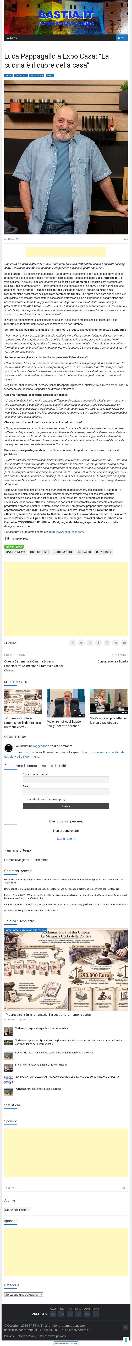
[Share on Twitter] (81, 642)
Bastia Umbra (37, 76)
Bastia (8, 76)
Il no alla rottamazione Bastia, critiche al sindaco (41, 1064)
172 (95, 1314)
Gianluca (11, 1020)
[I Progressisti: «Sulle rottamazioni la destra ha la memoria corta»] (66, 969)
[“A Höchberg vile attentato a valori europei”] (8, 1092)
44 (53, 1314)
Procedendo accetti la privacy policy (45, 799)
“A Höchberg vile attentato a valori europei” (38, 1088)
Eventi (50, 76)
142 (78, 1314)
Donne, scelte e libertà (113, 661)
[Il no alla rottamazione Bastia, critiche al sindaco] (8, 1068)
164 (87, 1314)
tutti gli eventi (66, 838)
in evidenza (103, 552)
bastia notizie (39, 552)
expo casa (83, 552)
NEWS (121, 37)
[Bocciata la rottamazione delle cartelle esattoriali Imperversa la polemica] (8, 1056)
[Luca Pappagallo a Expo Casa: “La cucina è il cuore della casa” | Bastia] (66, 17)
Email (26, 786)
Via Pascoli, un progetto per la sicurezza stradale (41, 1028)
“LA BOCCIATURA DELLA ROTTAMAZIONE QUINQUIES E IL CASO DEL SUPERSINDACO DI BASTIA (67, 1076)
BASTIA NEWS (20, 76)
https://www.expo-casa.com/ (66, 532)
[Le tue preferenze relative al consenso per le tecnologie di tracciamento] (126, 1340)
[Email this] (124, 642)
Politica (42, 930)
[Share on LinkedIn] (89, 642)
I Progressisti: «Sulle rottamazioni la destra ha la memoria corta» (22, 722)
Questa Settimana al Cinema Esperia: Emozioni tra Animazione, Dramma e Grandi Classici (33, 666)
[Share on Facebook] (72, 642)
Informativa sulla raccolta (66, 1343)
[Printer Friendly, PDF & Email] (14, 546)
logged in (39, 746)
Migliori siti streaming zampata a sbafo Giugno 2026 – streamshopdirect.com (42, 879)
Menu (13, 37)
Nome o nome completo (36, 774)
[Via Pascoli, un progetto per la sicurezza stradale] (8, 1031)
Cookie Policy (27, 1336)
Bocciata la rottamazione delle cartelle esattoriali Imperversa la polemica (54, 1052)
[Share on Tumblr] (98, 642)
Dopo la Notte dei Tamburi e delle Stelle (38, 910)
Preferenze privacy (53, 1336)
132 (69, 1314)
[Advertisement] (66, 252)
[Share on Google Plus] (107, 642)
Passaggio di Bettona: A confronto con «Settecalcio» (94, 889)
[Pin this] (115, 642)
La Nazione (31, 930)
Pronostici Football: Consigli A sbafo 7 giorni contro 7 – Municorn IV (38, 904)
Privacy (9, 1336)
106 (61, 1314)
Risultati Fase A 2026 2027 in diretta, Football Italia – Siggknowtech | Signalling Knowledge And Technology (57, 895)
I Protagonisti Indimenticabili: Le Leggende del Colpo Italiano (34, 889)
